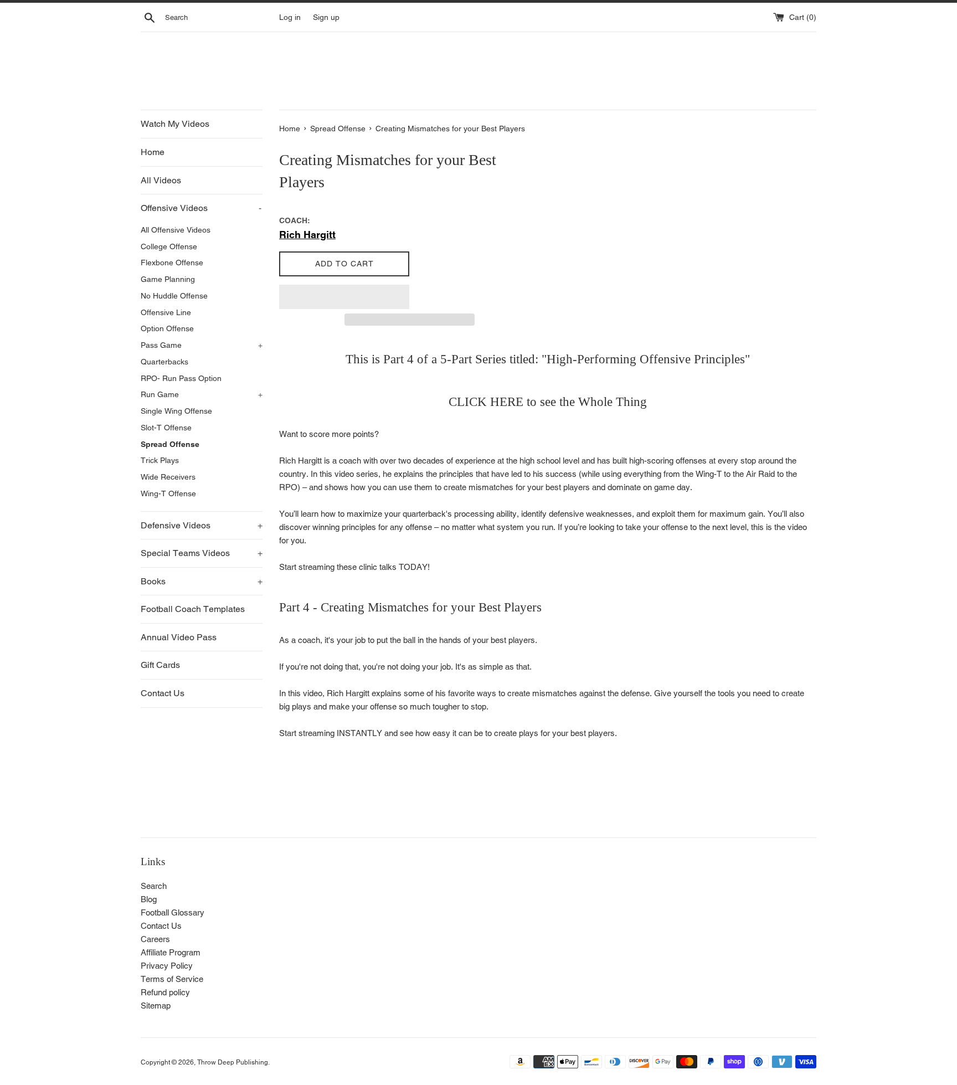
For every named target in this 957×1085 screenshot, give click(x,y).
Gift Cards (160, 665)
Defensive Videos (202, 525)
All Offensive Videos (175, 229)
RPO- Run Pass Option (181, 378)
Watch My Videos (175, 124)
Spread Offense (170, 444)
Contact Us (162, 693)
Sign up (326, 17)
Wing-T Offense (168, 493)
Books (202, 581)
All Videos (161, 180)
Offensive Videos (201, 208)
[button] (344, 297)
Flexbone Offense (172, 262)
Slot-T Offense (166, 427)
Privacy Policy (167, 965)
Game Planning (168, 279)
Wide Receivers (168, 476)
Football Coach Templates (193, 609)
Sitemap (156, 1005)
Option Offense (167, 328)
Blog (149, 899)
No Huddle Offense (174, 295)
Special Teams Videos (202, 553)
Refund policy (165, 992)
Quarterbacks (164, 361)
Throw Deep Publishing (232, 1062)
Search (154, 886)
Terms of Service (172, 979)
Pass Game (202, 345)
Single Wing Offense (176, 411)
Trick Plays (160, 460)
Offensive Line (166, 312)
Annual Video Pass (179, 637)
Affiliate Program (170, 952)
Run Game (202, 394)
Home (152, 152)
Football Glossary (172, 912)
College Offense (169, 246)
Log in (290, 17)
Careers (155, 939)
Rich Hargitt (307, 234)
